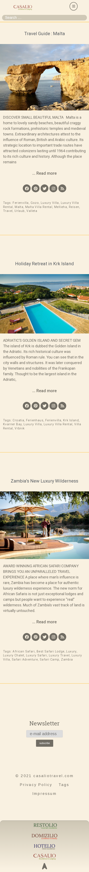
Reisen (74, 207)
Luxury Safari (36, 655)
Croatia (18, 420)
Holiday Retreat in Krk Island (44, 263)
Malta (19, 207)
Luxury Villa (50, 202)
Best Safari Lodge (51, 651)
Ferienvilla (21, 202)
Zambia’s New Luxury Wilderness (44, 481)
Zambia (67, 659)
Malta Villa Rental (38, 207)
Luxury (71, 651)
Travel (8, 211)
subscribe (44, 743)
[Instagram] (53, 188)
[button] (74, 6)
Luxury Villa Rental (58, 424)
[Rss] (62, 188)
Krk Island (71, 420)
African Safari (24, 651)
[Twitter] (44, 188)
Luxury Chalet (13, 655)
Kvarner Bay (12, 424)
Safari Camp (49, 659)
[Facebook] (27, 188)
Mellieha (60, 207)
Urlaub (19, 211)
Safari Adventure (25, 659)
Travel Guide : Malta (44, 33)
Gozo (35, 202)
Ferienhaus (34, 420)
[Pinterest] (36, 188)
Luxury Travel (59, 655)
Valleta (31, 211)
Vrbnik (20, 428)
